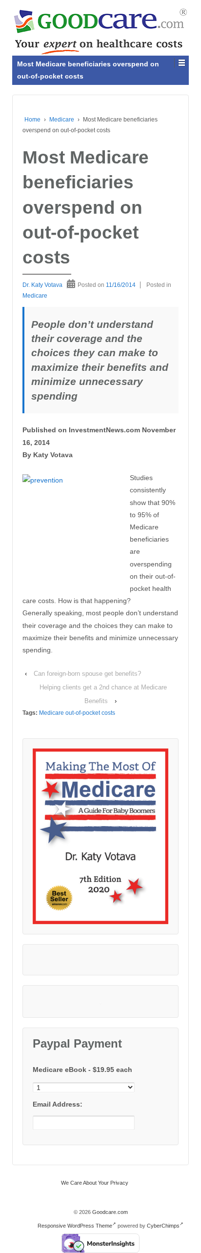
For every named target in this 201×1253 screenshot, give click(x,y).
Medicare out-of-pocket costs (77, 712)
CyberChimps (163, 1226)
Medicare (61, 119)
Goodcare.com (109, 1212)
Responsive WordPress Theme (75, 1226)
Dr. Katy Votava (42, 285)
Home (32, 119)
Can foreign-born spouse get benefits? (87, 673)
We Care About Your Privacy (94, 1183)
